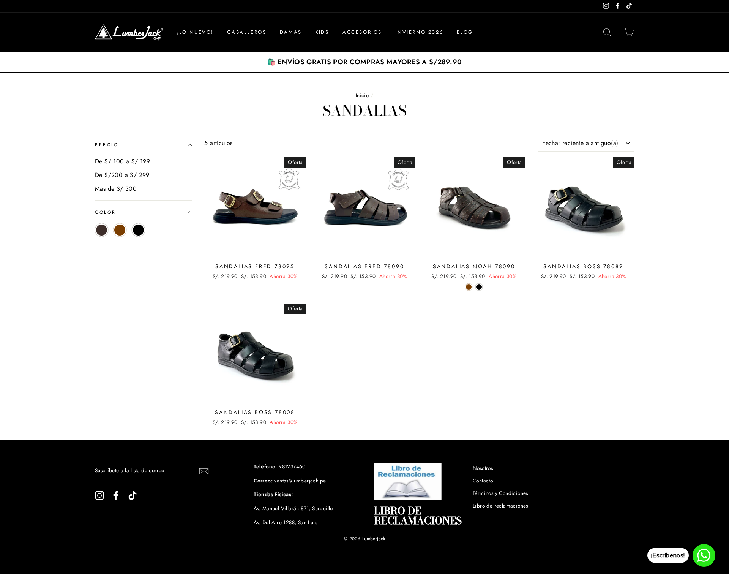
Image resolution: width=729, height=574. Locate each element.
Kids (322, 32)
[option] (364, 62)
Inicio (362, 95)
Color (105, 212)
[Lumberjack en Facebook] (115, 495)
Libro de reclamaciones (500, 505)
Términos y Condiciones (500, 493)
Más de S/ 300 (116, 188)
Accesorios (362, 32)
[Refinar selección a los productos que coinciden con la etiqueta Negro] (138, 230)
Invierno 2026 (419, 32)
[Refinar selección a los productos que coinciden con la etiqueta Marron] (120, 230)
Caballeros (246, 32)
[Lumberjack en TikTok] (132, 495)
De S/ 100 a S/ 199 (122, 161)
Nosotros (483, 468)
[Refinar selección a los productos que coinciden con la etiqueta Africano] (101, 230)
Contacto (483, 480)
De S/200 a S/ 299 (122, 175)
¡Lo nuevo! (195, 32)
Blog (465, 32)
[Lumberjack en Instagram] (99, 495)
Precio (107, 144)
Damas (291, 32)
